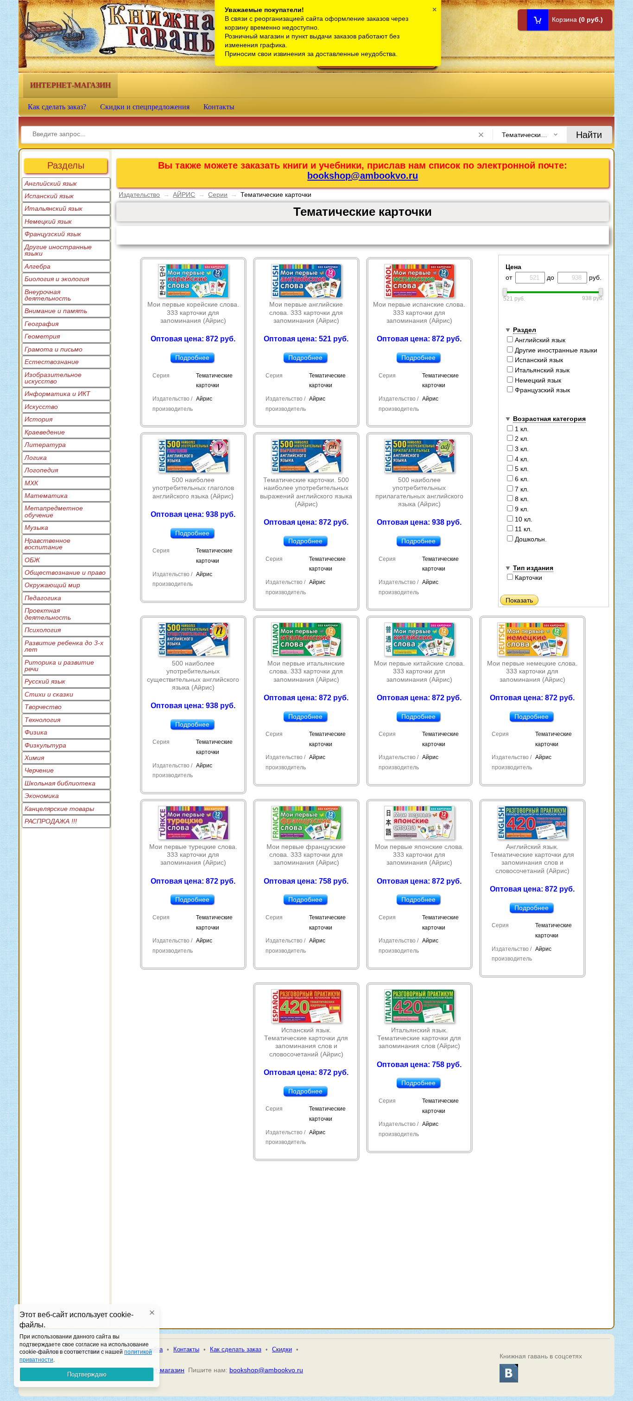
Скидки (282, 1349)
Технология (42, 719)
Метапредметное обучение (54, 511)
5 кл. (521, 468)
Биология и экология (57, 279)
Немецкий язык (48, 221)
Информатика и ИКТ (57, 393)
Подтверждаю (87, 1374)
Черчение (39, 770)
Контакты (218, 107)
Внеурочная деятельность (48, 295)
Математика (46, 495)
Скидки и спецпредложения (145, 107)
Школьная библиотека (60, 783)
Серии (218, 194)
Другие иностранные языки (58, 250)
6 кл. (521, 479)
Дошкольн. (530, 539)
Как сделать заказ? (57, 107)
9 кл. (521, 509)
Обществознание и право (65, 572)
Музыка (36, 527)
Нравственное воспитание (47, 544)
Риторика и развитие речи (59, 665)
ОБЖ (32, 560)
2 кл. (521, 438)
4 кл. (521, 459)
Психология (43, 630)
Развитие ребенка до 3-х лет (64, 646)
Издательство (139, 194)
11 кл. (522, 529)
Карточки (527, 577)
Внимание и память (56, 310)
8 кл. (521, 499)
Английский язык (51, 183)
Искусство (41, 406)
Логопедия (41, 470)
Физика (36, 732)
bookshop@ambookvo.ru (362, 175)
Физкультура (45, 745)
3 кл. (521, 448)
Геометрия (42, 336)
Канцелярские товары (59, 808)
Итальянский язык (53, 208)
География (41, 323)
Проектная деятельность (48, 614)
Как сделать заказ (235, 1349)
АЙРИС (184, 194)
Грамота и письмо (53, 349)
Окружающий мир (52, 585)
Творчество (43, 706)
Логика (36, 457)
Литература (45, 444)
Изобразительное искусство (53, 378)
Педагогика (43, 598)
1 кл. (521, 429)
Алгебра (38, 266)
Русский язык (45, 681)
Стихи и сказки (49, 694)
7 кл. (521, 489)
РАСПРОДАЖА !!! (51, 821)
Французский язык (53, 234)
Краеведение (45, 432)
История (38, 419)
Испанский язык (49, 196)
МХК (31, 483)
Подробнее (192, 357)
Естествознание (52, 361)
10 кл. (522, 519)
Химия (34, 757)
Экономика (42, 795)
